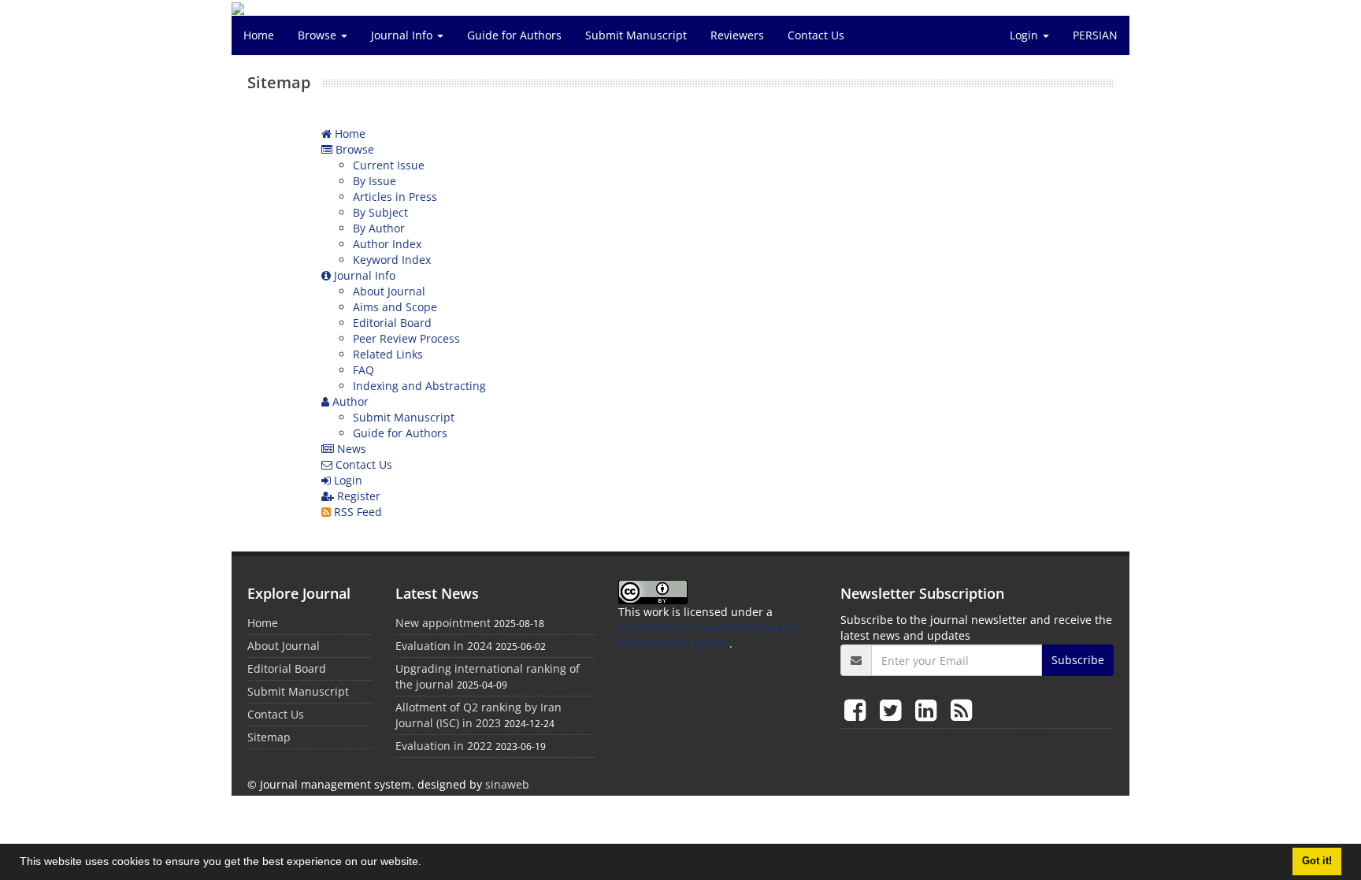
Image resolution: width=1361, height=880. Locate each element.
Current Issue (389, 165)
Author (349, 401)
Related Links (388, 354)
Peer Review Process (406, 338)
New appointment (443, 622)
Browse (318, 35)
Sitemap (269, 737)
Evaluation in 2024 (443, 645)
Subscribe (1077, 659)
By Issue (374, 180)
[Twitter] (893, 709)
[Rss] (961, 709)
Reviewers (737, 35)
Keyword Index (392, 259)
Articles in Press (395, 196)
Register (357, 495)
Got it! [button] (1317, 861)
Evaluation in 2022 (443, 745)
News (350, 448)
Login (1025, 35)
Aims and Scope (395, 306)
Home (258, 35)
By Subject (380, 212)
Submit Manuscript (636, 35)
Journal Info (403, 35)
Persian (1095, 35)
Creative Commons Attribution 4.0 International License (707, 635)
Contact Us (816, 35)
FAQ (363, 369)
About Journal (389, 291)
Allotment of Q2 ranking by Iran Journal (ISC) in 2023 (478, 715)
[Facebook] (858, 709)
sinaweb (507, 784)
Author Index (387, 243)
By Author (379, 228)
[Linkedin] (929, 709)
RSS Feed (356, 511)
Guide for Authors (514, 35)
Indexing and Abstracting (419, 385)
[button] (427, 863)
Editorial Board (392, 322)
